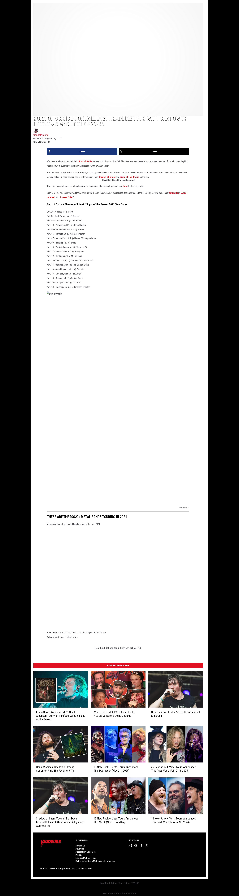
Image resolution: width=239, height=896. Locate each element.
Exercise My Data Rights (86, 858)
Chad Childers (40, 135)
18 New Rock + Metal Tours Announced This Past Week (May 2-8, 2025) (115, 768)
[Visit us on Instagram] (131, 845)
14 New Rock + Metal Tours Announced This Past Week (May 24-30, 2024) (173, 820)
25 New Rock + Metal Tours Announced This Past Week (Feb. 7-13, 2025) (173, 768)
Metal (69, 637)
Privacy (79, 855)
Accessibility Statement (86, 852)
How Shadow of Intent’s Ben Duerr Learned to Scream (175, 713)
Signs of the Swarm (129, 177)
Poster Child (66, 197)
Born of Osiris (85, 161)
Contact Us (80, 846)
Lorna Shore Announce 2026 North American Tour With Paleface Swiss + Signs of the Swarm (60, 715)
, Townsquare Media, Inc (65, 868)
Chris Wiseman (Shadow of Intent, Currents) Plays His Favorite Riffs (55, 768)
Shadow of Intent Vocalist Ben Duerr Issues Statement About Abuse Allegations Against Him (60, 822)
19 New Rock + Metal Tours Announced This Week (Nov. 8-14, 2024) (115, 820)
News (75, 637)
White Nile (174, 192)
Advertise (80, 849)
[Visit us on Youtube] (137, 845)
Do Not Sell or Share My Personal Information (95, 861)
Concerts (62, 637)
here (125, 186)
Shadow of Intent (107, 177)
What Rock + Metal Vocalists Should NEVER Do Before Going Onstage (113, 713)
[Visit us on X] (148, 845)
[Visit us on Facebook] (142, 845)
